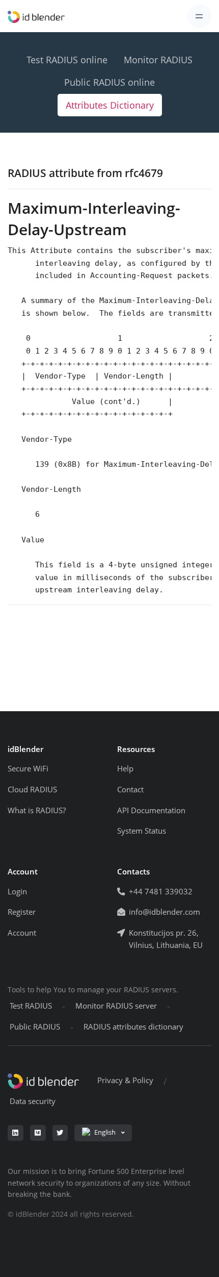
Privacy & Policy (125, 1080)
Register (22, 912)
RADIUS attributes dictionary (133, 1026)
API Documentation (151, 810)
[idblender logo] (36, 16)
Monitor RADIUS (158, 60)
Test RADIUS (31, 1005)
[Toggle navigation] (199, 16)
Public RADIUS (35, 1026)
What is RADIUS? (37, 810)
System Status (141, 830)
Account (22, 933)
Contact (130, 789)
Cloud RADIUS (32, 789)
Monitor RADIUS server (116, 1005)
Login (17, 891)
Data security (33, 1101)
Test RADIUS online (66, 60)
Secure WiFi (28, 768)
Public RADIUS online (109, 82)
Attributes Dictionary (110, 105)
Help (125, 768)
